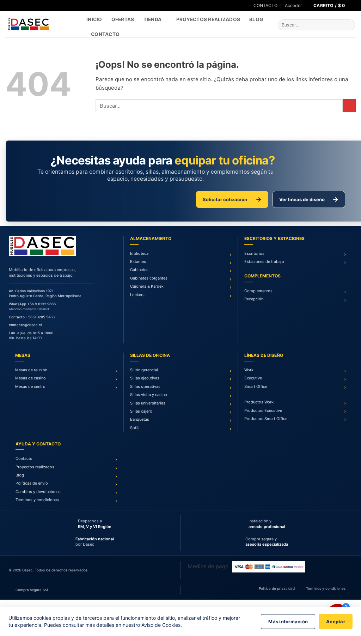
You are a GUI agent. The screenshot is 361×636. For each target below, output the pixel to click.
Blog (256, 19)
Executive (253, 378)
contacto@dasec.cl (25, 325)
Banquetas (139, 419)
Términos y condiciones (37, 499)
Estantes (138, 261)
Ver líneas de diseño (308, 199)
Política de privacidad (277, 588)
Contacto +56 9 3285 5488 (32, 317)
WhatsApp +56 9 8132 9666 (32, 304)
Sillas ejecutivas (144, 378)
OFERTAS (122, 19)
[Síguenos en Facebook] (8, 6)
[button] (293, 5)
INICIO (94, 19)
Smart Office (255, 386)
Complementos (258, 290)
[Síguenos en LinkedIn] (21, 6)
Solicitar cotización (232, 199)
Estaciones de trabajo (264, 261)
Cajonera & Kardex (147, 286)
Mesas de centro (30, 386)
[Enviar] (348, 25)
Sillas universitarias (147, 403)
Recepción (253, 298)
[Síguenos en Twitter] (15, 6)
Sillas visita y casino (148, 394)
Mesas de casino (30, 378)
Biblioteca (139, 253)
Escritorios (254, 253)
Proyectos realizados (35, 466)
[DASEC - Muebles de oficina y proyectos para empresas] (40, 24)
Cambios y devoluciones (38, 491)
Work (248, 369)
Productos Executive (263, 410)
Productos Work (259, 402)
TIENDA (152, 19)
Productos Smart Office (265, 418)
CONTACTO (265, 5)
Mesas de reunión (31, 369)
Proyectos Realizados (208, 19)
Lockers (137, 294)
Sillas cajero (141, 411)
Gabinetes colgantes (148, 278)
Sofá (134, 427)
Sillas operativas (145, 386)
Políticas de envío (32, 483)
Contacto (105, 34)
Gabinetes (139, 269)
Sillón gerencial (144, 369)
